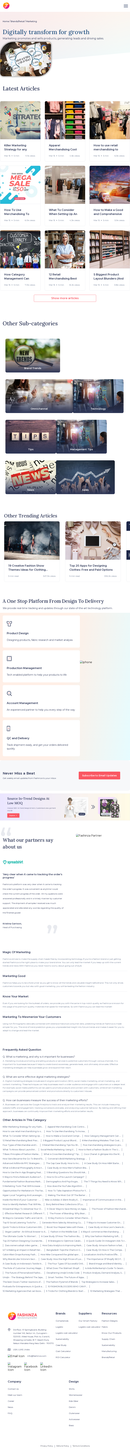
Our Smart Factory (88, 1321)
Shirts (71, 1389)
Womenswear (75, 1395)
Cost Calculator (63, 1351)
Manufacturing (109, 1351)
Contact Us (13, 1389)
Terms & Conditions (81, 1446)
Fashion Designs (109, 1321)
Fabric (105, 1327)
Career (11, 1401)
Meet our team (15, 1395)
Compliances (62, 1321)
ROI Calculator (63, 1357)
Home (6, 21)
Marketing (31, 21)
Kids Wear (73, 1401)
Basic (71, 1425)
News (10, 1407)
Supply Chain (108, 1339)
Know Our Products (111, 1333)
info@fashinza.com (36, 1356)
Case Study (61, 1345)
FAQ (10, 1413)
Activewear (74, 1419)
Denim (72, 1407)
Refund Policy (62, 1446)
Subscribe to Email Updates (99, 775)
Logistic (59, 1327)
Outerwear (74, 1413)
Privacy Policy (46, 1446)
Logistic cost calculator (67, 1333)
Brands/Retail (18, 21)
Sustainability (62, 1339)
